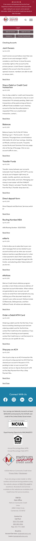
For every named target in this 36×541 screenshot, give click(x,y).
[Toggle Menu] (31, 20)
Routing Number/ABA (12, 220)
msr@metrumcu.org (24, 533)
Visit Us (18, 497)
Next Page (6, 383)
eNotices (6, 275)
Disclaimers (23, 473)
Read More (6, 79)
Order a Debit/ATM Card (14, 315)
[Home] (10, 22)
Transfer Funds (9, 161)
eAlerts (6, 238)
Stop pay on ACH (10, 349)
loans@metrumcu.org (20, 536)
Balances (7, 124)
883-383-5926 (18, 524)
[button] (33, 2)
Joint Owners (8, 48)
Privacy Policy (13, 473)
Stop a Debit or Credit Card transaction (15, 86)
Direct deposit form (11, 198)
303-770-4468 (18, 521)
